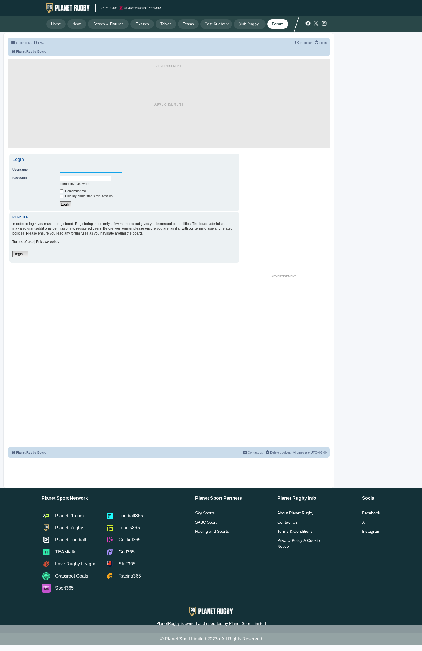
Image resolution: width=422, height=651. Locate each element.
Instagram (371, 531)
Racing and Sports (212, 531)
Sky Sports (205, 513)
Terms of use (23, 242)
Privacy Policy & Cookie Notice (298, 543)
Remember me (75, 191)
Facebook (371, 513)
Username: (20, 169)
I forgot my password (74, 183)
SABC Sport (206, 522)
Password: (20, 177)
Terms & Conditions (295, 531)
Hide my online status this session (88, 196)
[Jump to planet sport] (133, 8)
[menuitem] (38, 42)
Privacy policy (47, 242)
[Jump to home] (68, 8)
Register (20, 254)
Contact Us (287, 522)
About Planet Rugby (295, 513)
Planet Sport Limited (247, 623)
